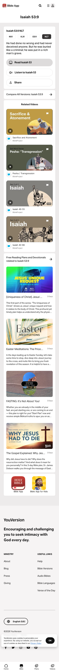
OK (50, 640)
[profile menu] (50, 6)
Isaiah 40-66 (21, 245)
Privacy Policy (36, 643)
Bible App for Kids (39, 491)
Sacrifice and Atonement (27, 137)
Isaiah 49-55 (21, 209)
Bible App (18, 491)
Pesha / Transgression (26, 173)
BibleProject (17, 141)
